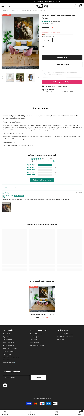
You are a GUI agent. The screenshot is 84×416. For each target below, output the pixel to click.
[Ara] (8, 5)
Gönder (38, 377)
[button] (2, 77)
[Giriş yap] (75, 6)
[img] (6, 193)
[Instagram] (5, 385)
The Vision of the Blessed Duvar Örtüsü (41, 314)
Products (15, 10)
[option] (42, 1)
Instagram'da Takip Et (63, 82)
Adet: (43, 46)
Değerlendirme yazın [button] (42, 180)
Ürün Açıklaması (40, 108)
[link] (14, 266)
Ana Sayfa (6, 10)
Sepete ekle (62, 58)
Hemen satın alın (62, 64)
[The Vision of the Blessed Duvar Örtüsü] (42, 299)
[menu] (3, 5)
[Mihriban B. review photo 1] (6, 207)
